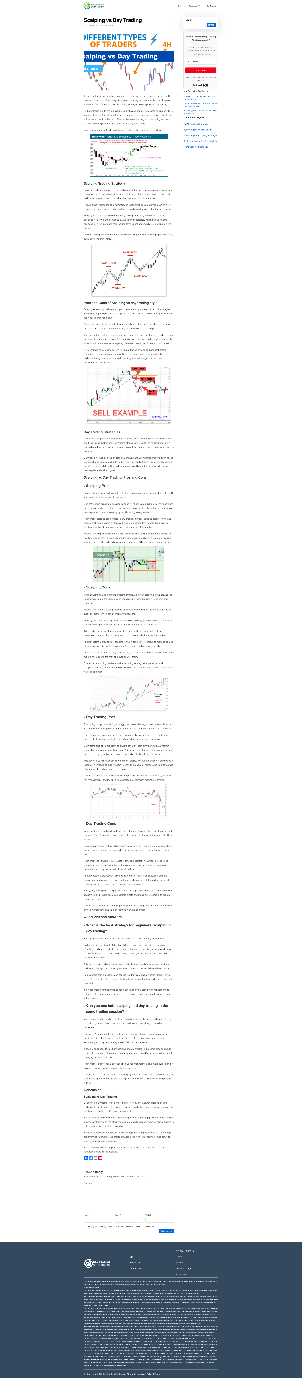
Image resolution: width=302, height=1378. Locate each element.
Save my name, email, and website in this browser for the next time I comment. (121, 1226)
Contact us (211, 6)
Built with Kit (201, 85)
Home (180, 6)
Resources (135, 1262)
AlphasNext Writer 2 (94, 25)
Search (189, 20)
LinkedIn (180, 1256)
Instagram (181, 1274)
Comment (89, 1183)
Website (149, 1215)
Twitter (179, 1262)
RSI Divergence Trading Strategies (200, 135)
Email (118, 1215)
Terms (157, 1374)
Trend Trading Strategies (195, 147)
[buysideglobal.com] (93, 6)
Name (87, 1215)
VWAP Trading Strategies (195, 124)
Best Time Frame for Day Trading (200, 141)
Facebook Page (184, 1268)
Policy (149, 1374)
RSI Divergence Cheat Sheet (197, 129)
